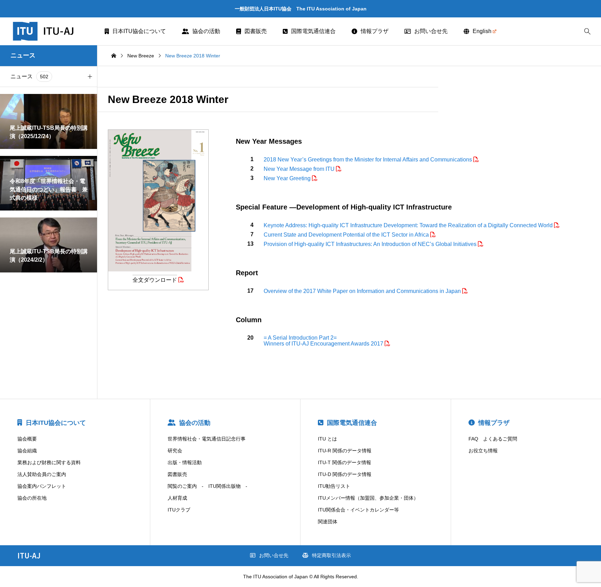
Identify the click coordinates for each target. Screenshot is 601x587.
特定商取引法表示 (331, 555)
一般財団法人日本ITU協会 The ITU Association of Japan (301, 8)
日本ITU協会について (139, 31)
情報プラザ (374, 31)
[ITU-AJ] (52, 31)
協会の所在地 (32, 498)
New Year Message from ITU (300, 169)
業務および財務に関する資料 (49, 462)
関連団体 (327, 521)
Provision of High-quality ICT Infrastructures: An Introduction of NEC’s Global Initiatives (371, 244)
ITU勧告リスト (334, 486)
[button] (89, 76)
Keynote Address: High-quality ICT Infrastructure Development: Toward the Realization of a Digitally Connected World (409, 225)
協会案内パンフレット (41, 486)
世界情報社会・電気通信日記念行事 (207, 439)
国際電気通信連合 (313, 31)
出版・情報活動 (185, 462)
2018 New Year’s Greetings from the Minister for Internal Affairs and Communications (368, 159)
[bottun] (587, 31)
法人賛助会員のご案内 (41, 474)
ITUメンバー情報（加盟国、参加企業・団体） (368, 498)
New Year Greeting (288, 178)
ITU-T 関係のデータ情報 (344, 462)
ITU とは (327, 439)
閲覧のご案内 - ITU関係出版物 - (207, 486)
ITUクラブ (179, 510)
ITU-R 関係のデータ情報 (344, 450)
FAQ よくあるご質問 (492, 439)
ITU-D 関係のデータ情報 (344, 474)
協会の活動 (206, 31)
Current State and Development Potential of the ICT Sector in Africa (347, 235)
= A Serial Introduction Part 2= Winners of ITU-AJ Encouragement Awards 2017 (324, 341)
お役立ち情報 (483, 450)
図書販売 (256, 31)
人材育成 (177, 498)
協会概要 (27, 439)
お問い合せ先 (431, 31)
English (482, 31)
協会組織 (27, 450)
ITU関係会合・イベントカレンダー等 (358, 510)
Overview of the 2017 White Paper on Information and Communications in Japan (363, 291)
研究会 (175, 450)
